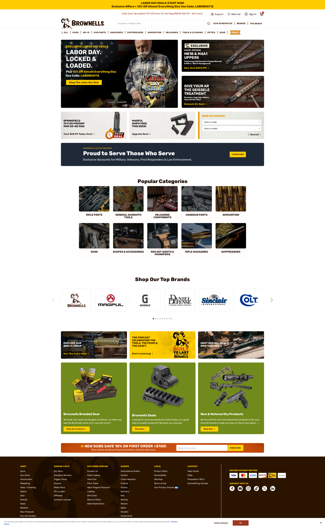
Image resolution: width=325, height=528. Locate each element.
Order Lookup (93, 475)
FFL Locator (59, 491)
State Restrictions (95, 503)
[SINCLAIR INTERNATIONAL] (214, 300)
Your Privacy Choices (164, 487)
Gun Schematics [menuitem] (222, 23)
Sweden (125, 512)
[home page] (83, 23)
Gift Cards (92, 495)
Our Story (58, 471)
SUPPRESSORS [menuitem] (135, 32)
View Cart (91, 479)
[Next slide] (271, 300)
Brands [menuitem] (241, 23)
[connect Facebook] (232, 488)
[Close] (321, 522)
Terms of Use (160, 483)
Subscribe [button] (235, 448)
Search (254, 134)
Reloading (25, 483)
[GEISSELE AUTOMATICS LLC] (145, 300)
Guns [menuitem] (75, 32)
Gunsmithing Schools (198, 483)
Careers (57, 483)
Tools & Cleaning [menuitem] (192, 32)
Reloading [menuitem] (172, 32)
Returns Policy (94, 499)
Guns (22, 471)
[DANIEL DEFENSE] (180, 300)
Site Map (158, 479)
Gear (22, 495)
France (124, 487)
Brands (23, 499)
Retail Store (59, 487)
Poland (124, 503)
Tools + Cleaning (28, 487)
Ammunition (26, 479)
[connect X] (264, 488)
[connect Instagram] (248, 488)
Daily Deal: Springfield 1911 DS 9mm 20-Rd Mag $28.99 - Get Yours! (162, 13)
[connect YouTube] (240, 488)
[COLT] (249, 300)
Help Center (193, 471)
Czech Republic (128, 479)
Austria (124, 475)
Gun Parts (25, 475)
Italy (123, 495)
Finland (124, 483)
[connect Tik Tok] (256, 488)
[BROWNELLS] (76, 300)
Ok (240, 523)
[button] (250, 14)
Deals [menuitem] (235, 32)
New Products (27, 512)
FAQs (190, 475)
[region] (162, 297)
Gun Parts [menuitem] (100, 32)
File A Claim (92, 483)
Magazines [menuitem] (116, 32)
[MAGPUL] (111, 300)
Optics (23, 491)
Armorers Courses (62, 499)
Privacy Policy (161, 471)
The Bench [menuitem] (256, 23)
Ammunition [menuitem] (154, 32)
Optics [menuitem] (211, 32)
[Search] (208, 23)
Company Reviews (63, 475)
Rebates (24, 508)
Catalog (91, 491)
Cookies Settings (221, 523)
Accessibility (160, 475)
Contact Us (92, 471)
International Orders (130, 471)
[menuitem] (65, 32)
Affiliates (58, 495)
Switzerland (126, 516)
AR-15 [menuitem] (86, 32)
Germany (125, 491)
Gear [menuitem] (222, 32)
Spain (123, 508)
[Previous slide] (53, 300)
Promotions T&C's (196, 479)
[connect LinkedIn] (272, 488)
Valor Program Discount (98, 487)
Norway (124, 499)
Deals (23, 503)
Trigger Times (60, 479)
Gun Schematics (28, 516)
